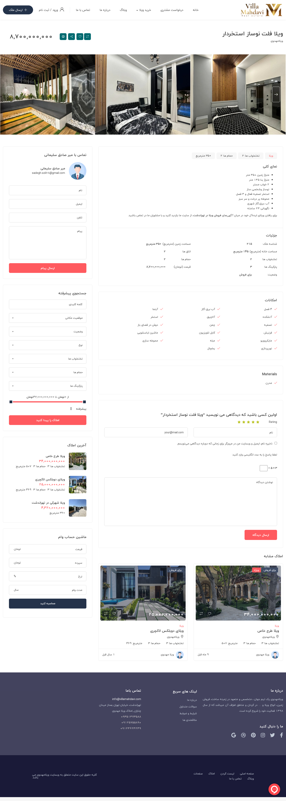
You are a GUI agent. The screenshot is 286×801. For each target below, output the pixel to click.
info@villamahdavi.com (126, 699)
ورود (55, 10)
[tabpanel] (238, 94)
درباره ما (105, 10)
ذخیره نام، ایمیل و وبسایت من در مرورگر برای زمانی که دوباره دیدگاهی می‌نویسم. (224, 443)
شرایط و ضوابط (188, 713)
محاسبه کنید (47, 603)
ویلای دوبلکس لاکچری (167, 631)
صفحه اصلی (247, 773)
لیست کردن (227, 773)
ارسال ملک (16, 10)
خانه (195, 10)
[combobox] (47, 318)
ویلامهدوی (277, 40)
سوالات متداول (188, 706)
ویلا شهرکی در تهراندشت (48, 502)
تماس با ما (83, 10)
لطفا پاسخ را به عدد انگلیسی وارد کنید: (254, 454)
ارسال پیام (48, 268)
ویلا (271, 155)
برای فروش (245, 274)
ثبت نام (44, 10)
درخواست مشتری (172, 10)
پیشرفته (80, 408)
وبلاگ (123, 10)
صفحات (198, 773)
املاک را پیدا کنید (47, 420)
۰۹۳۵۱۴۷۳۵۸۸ (131, 716)
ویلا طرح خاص (268, 631)
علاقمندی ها (190, 719)
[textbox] (47, 318)
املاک (211, 773)
